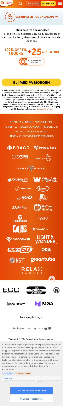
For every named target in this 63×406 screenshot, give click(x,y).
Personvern (50, 126)
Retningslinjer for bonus (31, 131)
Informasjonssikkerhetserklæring (32, 136)
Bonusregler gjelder (45, 109)
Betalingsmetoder (21, 122)
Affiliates (11, 126)
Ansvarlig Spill (44, 122)
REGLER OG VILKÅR (29, 126)
